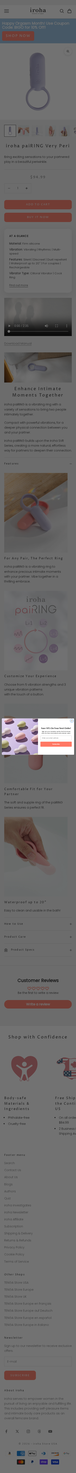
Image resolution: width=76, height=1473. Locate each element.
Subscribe (56, 744)
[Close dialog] (71, 720)
